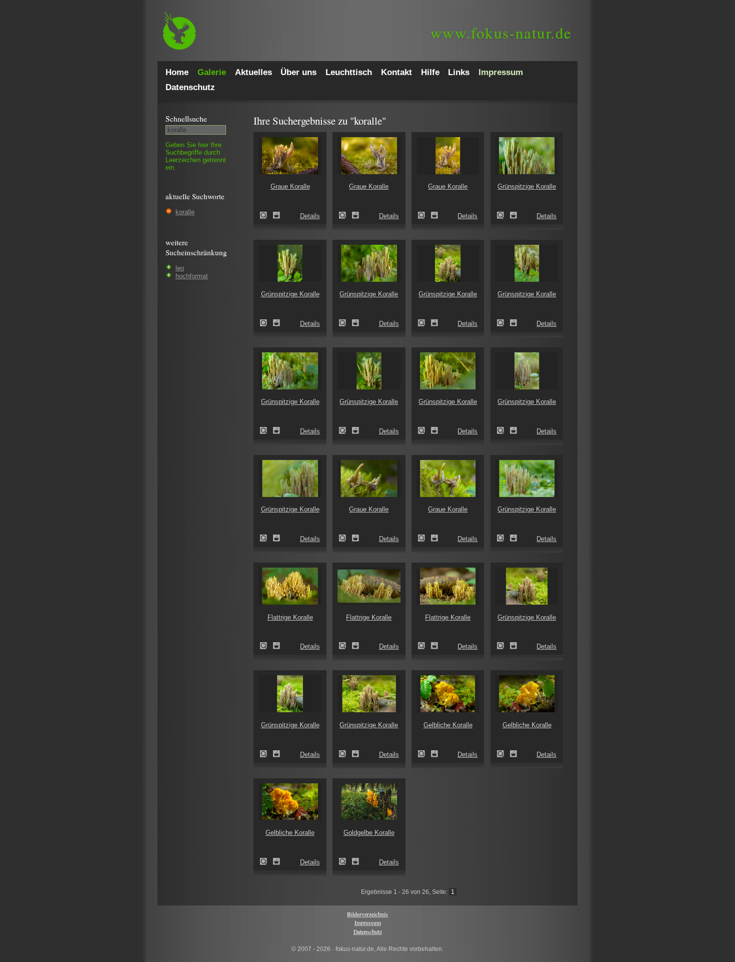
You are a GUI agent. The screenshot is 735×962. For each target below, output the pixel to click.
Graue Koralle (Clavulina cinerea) (266, 215)
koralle (185, 212)
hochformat (192, 276)
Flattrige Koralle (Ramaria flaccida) (266, 645)
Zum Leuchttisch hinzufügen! (276, 215)
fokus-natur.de (501, 32)
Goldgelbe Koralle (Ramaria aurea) (345, 861)
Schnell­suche (186, 119)
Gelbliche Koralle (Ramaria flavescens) (424, 753)
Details (310, 216)
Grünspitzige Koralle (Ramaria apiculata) (503, 215)
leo (180, 268)
